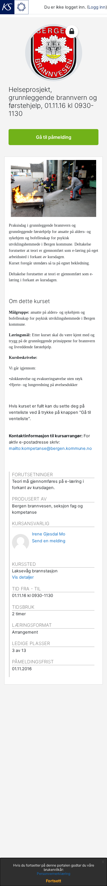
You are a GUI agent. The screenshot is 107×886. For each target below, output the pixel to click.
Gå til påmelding (53, 137)
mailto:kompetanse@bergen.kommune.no (50, 448)
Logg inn (97, 7)
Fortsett (53, 880)
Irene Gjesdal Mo (48, 534)
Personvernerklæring (53, 873)
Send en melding (48, 540)
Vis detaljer (23, 577)
